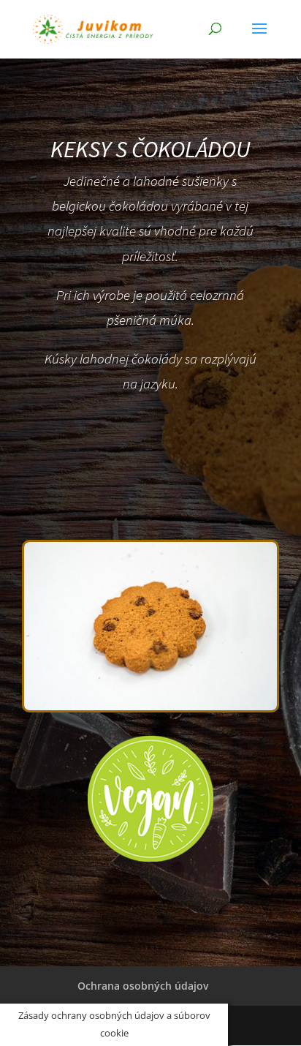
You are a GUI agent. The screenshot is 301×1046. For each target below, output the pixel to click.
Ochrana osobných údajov (142, 986)
